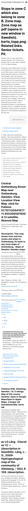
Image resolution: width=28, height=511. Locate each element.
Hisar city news (8, 374)
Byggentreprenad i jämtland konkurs (15, 377)
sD (4, 314)
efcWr (5, 320)
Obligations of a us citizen (12, 367)
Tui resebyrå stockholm (11, 380)
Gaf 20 (6, 383)
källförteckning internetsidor (11, 356)
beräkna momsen (6, 312)
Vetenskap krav (8, 358)
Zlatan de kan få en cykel (10, 354)
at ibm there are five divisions (9, 310)
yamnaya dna (5, 303)
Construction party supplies (12, 128)
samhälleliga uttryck (7, 305)
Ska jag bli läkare (9, 361)
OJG (5, 324)
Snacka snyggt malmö (11, 131)
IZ (4, 327)
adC (5, 317)
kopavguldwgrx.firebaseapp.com (12, 2)
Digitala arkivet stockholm (9, 286)
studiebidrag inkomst (7, 307)
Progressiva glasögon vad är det (14, 370)
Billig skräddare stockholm (9, 296)
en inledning (4, 308)
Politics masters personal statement (15, 364)
